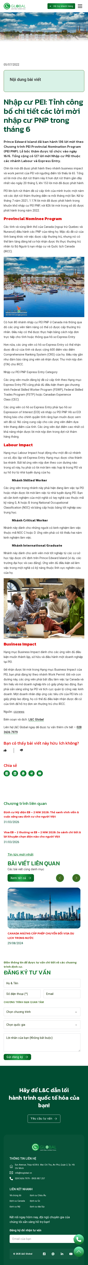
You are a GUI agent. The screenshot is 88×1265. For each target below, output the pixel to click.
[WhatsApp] (23, 773)
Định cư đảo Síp (37, 1207)
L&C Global (36, 719)
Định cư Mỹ (15, 1207)
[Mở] (80, 6)
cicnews (19, 711)
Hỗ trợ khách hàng (63, 6)
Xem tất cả (18, 878)
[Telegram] (31, 773)
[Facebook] (7, 773)
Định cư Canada (17, 1201)
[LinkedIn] (15, 773)
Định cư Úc (35, 1201)
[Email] (40, 773)
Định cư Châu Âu (38, 1195)
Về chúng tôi (15, 1195)
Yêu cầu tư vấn (41, 1118)
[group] (44, 917)
